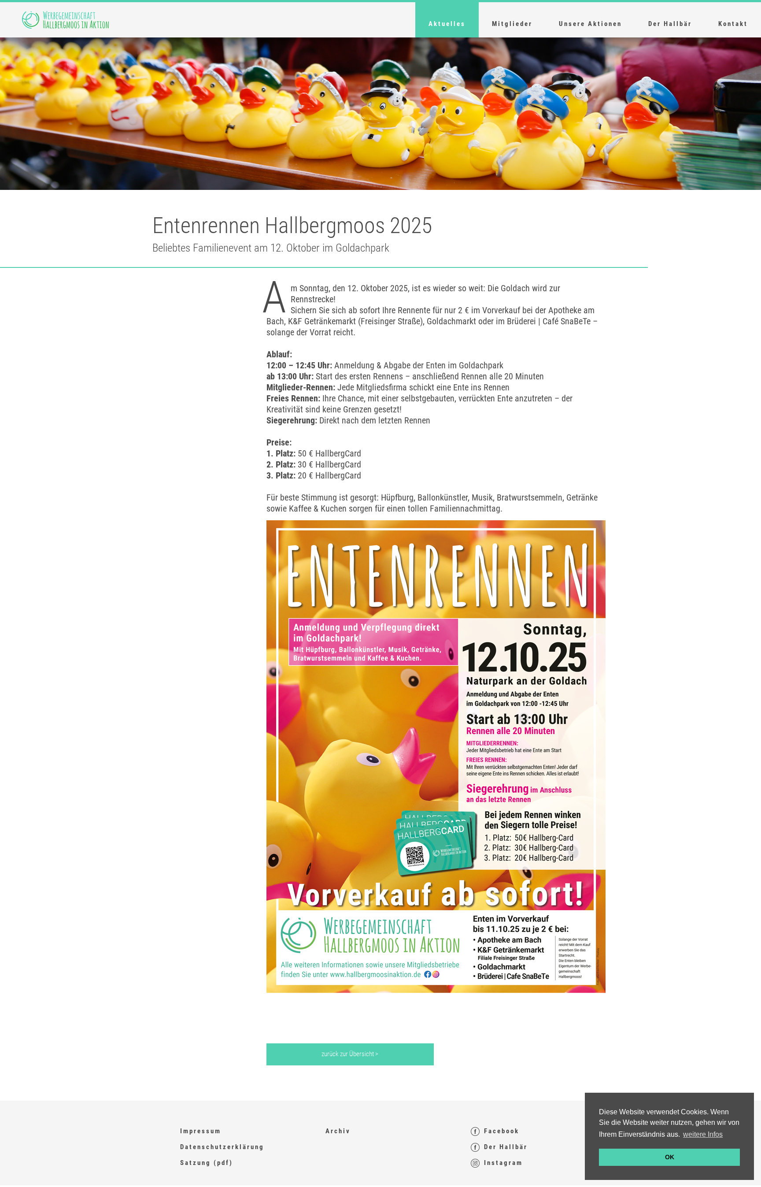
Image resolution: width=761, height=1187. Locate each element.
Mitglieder (512, 24)
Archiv (338, 1131)
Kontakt (733, 24)
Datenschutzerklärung (222, 1147)
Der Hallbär (670, 24)
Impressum (200, 1131)
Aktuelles (447, 24)
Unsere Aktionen (590, 24)
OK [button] (669, 1157)
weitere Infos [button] (703, 1134)
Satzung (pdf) (206, 1163)
